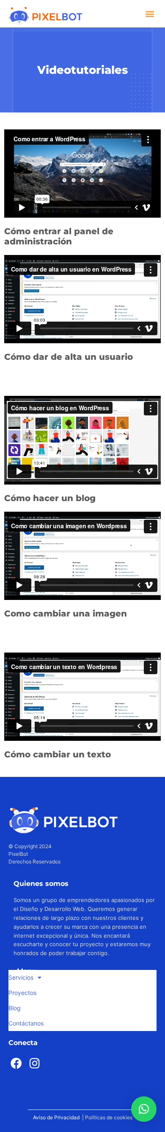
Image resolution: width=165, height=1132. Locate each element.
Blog (14, 1008)
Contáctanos (26, 1023)
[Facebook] (16, 1063)
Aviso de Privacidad (56, 1117)
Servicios (20, 977)
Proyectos (22, 992)
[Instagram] (35, 1063)
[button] (150, 13)
